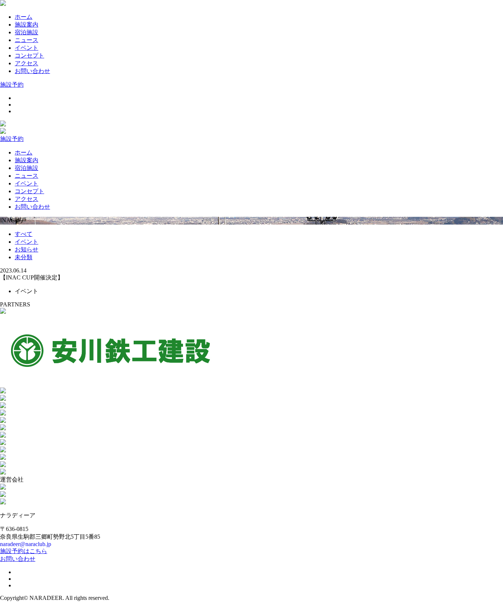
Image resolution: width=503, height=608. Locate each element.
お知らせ (26, 249)
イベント (26, 48)
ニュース (26, 40)
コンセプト (29, 55)
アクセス (26, 63)
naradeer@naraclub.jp (25, 544)
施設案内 (26, 24)
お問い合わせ (32, 71)
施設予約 (12, 84)
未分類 (23, 257)
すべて (23, 234)
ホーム (23, 17)
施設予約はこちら (23, 551)
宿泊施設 (26, 32)
